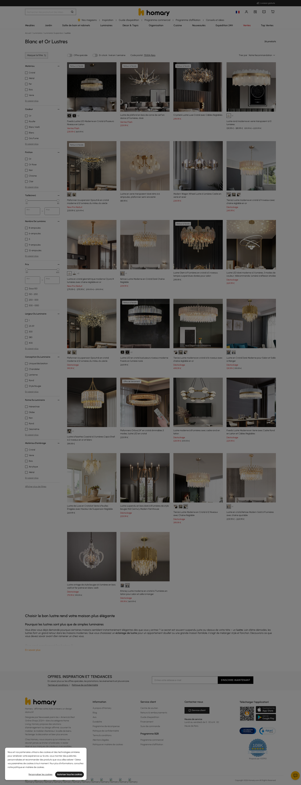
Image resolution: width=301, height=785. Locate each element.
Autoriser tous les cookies (69, 774)
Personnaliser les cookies (40, 774)
